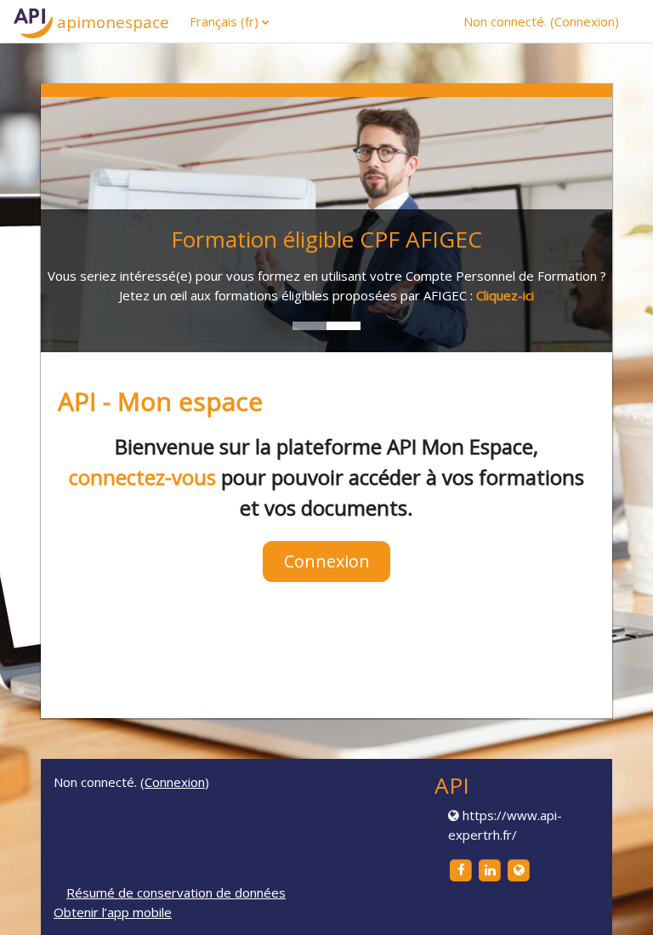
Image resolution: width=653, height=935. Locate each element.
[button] (614, 898)
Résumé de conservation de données (176, 892)
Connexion (584, 21)
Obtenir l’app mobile (113, 912)
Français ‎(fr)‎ (224, 21)
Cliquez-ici (505, 295)
